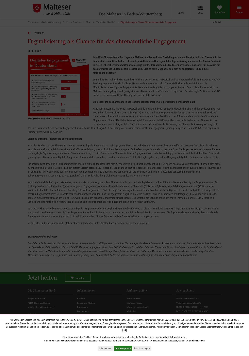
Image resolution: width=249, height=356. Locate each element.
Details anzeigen (142, 348)
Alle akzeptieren (124, 348)
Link (124, 330)
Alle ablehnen (106, 348)
